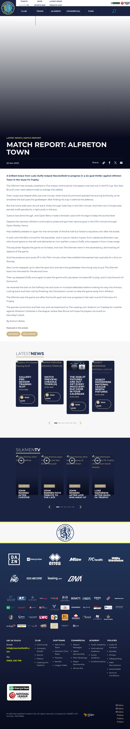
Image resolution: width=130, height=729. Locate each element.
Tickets (24, 1)
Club (24, 11)
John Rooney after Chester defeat (23, 495)
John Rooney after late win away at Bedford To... (77, 496)
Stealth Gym (56, 5)
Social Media (115, 669)
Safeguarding (115, 659)
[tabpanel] (27, 384)
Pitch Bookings (80, 658)
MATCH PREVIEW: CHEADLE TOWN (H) (50, 381)
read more (24, 399)
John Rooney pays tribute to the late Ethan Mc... (52, 495)
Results (58, 661)
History (40, 659)
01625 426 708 (13, 660)
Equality (112, 651)
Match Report (32, 138)
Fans (91, 11)
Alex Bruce (13, 334)
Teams (40, 11)
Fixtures (58, 658)
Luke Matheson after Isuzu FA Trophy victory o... (102, 495)
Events (40, 655)
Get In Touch (26, 20)
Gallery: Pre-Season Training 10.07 (25, 382)
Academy (56, 11)
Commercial (73, 11)
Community (42, 645)
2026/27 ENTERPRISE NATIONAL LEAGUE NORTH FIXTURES (103, 385)
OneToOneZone (98, 661)
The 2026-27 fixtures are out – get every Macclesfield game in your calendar (77, 385)
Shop (39, 1)
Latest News (56, 1)
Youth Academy (98, 645)
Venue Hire (78, 668)
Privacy (112, 655)
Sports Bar (39, 5)
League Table (61, 665)
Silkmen (24, 5)
